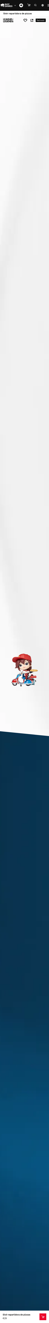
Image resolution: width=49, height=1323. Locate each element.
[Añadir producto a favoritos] (25, 20)
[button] (30, 5)
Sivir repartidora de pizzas (16, 1314)
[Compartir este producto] (32, 20)
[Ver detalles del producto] (42, 1316)
